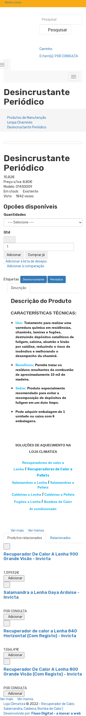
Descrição (18, 288)
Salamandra (13, 709)
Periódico (56, 279)
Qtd (7, 232)
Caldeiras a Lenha (26, 494)
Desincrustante (33, 279)
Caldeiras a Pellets (59, 494)
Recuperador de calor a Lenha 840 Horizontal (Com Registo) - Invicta (40, 633)
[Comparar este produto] (7, 546)
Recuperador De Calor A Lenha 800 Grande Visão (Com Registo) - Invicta (43, 672)
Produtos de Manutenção (26, 118)
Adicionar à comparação (25, 266)
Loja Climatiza (14, 704)
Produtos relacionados (24, 538)
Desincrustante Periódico (26, 127)
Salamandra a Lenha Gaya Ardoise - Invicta (41, 595)
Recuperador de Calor (57, 704)
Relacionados (60, 538)
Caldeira (30, 709)
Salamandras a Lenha (29, 482)
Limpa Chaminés (19, 122)
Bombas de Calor (58, 502)
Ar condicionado (43, 509)
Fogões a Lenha (27, 502)
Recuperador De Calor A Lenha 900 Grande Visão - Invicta (41, 556)
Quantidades (15, 215)
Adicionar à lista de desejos (26, 261)
